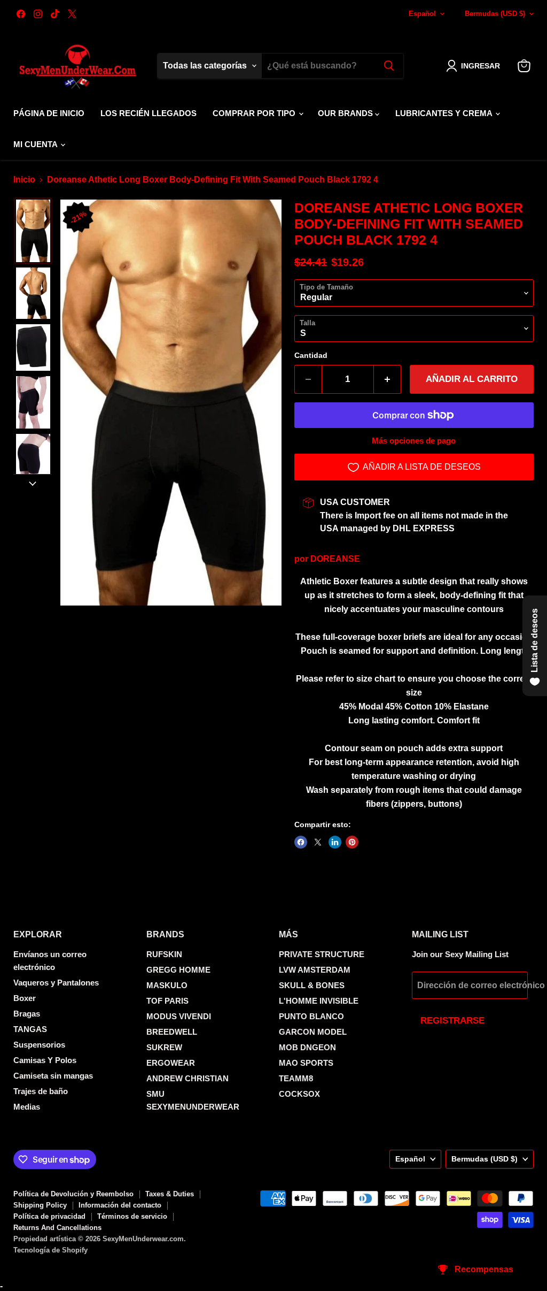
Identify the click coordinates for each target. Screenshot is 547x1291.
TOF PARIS (167, 1000)
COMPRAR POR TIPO (255, 113)
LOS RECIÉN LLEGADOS (148, 113)
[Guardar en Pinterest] (352, 842)
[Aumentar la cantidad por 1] (387, 379)
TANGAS (30, 1029)
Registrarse (452, 1020)
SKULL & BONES (312, 985)
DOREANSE (335, 558)
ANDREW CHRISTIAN (187, 1078)
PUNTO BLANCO (311, 1016)
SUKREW (164, 1047)
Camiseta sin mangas (53, 1075)
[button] (475, 65)
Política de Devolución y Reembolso (73, 1194)
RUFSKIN (164, 954)
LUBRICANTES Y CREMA (444, 113)
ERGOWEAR (170, 1062)
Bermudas (495, 14)
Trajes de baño (40, 1091)
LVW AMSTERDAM (314, 969)
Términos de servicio (132, 1216)
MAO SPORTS (306, 1062)
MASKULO (166, 985)
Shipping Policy (40, 1205)
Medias (26, 1106)
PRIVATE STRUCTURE (321, 954)
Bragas (26, 1013)
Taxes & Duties (169, 1194)
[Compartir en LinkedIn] (335, 842)
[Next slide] (32, 482)
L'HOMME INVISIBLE (318, 1000)
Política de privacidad (49, 1216)
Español (422, 14)
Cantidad (310, 355)
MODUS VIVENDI (178, 1016)
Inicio (24, 179)
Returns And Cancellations (57, 1228)
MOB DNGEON (307, 1047)
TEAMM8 (296, 1078)
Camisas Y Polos (44, 1060)
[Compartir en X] (317, 842)
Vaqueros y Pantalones (56, 982)
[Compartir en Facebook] (300, 842)
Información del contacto (120, 1205)
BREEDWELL (171, 1031)
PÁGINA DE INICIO (48, 113)
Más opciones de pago (414, 440)
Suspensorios (39, 1044)
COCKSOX (299, 1093)
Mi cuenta (36, 144)
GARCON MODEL (313, 1031)
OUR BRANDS (346, 113)
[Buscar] (388, 66)
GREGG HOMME (178, 969)
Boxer (24, 998)
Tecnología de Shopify (50, 1250)
